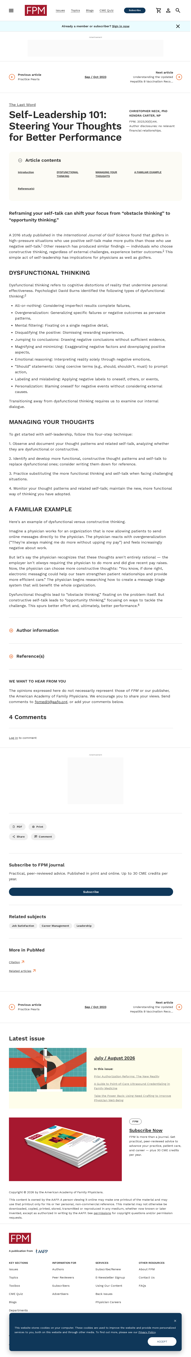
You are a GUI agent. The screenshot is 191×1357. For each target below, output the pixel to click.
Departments (18, 1310)
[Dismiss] (178, 26)
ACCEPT (162, 1341)
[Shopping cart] (158, 10)
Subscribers (61, 1285)
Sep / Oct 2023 (95, 77)
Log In (13, 738)
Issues (60, 10)
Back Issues (104, 1294)
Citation (14, 962)
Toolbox (14, 1285)
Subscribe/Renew (108, 1269)
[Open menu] (11, 10)
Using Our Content (109, 1285)
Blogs (90, 10)
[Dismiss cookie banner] (175, 1320)
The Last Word (22, 104)
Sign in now (120, 26)
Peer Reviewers (63, 1277)
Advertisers (60, 1294)
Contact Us (147, 1277)
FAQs (142, 1285)
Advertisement (95, 37)
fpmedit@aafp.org (51, 701)
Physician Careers (108, 1302)
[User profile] (168, 10)
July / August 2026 (114, 1058)
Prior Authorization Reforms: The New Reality (126, 1076)
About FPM (147, 1269)
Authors (58, 1269)
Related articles (20, 971)
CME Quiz (107, 10)
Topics (75, 10)
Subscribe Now (145, 1130)
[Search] (178, 10)
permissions (102, 1213)
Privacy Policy (146, 1332)
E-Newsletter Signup (110, 1277)
